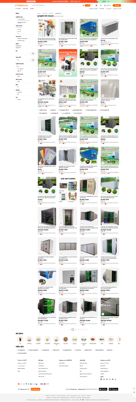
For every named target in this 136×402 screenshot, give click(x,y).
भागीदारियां (102, 374)
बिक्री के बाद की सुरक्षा (42, 371)
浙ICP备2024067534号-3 (104, 399)
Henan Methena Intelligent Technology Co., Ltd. (110, 74)
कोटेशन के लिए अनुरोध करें (63, 365)
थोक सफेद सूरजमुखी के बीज (105, 110)
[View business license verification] (80, 400)
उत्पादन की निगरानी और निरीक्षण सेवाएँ (44, 374)
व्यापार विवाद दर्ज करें (83, 368)
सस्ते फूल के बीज (78, 350)
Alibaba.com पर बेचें (104, 363)
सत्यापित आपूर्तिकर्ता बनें (104, 371)
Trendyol (83, 395)
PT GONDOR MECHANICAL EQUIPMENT (89, 105)
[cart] (101, 5)
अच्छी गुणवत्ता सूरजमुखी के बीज (33, 350)
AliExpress (48, 395)
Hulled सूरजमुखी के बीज (66, 113)
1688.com (53, 395)
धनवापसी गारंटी (41, 365)
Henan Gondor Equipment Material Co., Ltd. (89, 44)
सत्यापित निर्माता (62, 363)
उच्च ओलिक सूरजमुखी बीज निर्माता (91, 110)
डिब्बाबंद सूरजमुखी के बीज (99, 350)
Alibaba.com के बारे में (22, 360)
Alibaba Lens (23, 389)
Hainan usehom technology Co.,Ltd (108, 105)
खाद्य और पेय (45, 13)
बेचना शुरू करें (102, 365)
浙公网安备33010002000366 (91, 399)
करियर (19, 371)
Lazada (68, 395)
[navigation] (26, 171)
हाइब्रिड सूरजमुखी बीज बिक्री (77, 110)
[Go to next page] (87, 329)
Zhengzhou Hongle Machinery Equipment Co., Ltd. (68, 105)
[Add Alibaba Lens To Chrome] (35, 389)
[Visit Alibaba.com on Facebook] (101, 379)
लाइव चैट (81, 365)
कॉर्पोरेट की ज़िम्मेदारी (21, 368)
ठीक (33, 53)
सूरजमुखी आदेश (53, 110)
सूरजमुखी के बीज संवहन (43, 110)
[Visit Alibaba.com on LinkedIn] (104, 379)
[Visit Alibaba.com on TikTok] (115, 379)
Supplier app (74, 389)
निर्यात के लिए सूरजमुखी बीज (22, 353)
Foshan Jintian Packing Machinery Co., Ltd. (47, 105)
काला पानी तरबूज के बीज (78, 113)
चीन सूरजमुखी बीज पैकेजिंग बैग (64, 110)
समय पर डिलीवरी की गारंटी (43, 368)
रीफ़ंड (81, 371)
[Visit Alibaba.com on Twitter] (107, 379)
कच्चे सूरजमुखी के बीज (45, 350)
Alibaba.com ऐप (81, 389)
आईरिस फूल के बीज (56, 350)
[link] (134, 388)
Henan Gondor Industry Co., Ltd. (45, 74)
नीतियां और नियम (41, 376)
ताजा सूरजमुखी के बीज (21, 350)
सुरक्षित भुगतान (40, 363)
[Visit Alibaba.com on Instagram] (110, 379)
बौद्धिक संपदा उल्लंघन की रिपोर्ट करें (86, 374)
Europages (88, 395)
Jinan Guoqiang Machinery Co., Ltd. (45, 44)
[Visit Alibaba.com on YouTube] (112, 379)
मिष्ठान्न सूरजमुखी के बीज (43, 113)
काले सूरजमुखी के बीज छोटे (67, 350)
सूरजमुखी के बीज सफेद (88, 350)
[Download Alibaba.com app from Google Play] (113, 389)
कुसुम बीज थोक (110, 350)
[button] (83, 5)
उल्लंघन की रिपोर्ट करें (83, 376)
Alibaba (38, 13)
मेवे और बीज (51, 13)
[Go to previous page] (70, 329)
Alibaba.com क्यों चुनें (22, 363)
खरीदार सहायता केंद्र (83, 363)
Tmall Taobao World (61, 395)
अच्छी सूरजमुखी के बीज (54, 113)
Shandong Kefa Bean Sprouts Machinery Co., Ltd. (89, 74)
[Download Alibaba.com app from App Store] (103, 389)
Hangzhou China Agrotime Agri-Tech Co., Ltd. (110, 43)
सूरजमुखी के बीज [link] (58, 13)
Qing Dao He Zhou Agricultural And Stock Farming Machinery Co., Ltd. (68, 44)
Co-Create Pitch (21, 365)
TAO (79, 395)
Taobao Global (74, 395)
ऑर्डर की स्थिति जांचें (104, 368)
